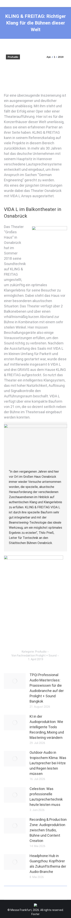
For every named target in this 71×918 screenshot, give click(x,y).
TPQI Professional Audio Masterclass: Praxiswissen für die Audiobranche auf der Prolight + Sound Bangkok (47, 688)
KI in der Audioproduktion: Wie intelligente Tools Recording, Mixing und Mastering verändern (47, 727)
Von (34, 655)
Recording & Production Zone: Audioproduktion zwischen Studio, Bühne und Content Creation (48, 830)
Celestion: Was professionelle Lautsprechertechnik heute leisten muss (46, 797)
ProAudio (13, 57)
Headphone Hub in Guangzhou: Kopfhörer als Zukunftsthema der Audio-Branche (48, 864)
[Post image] (15, 681)
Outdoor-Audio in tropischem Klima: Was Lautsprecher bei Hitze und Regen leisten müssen (48, 763)
